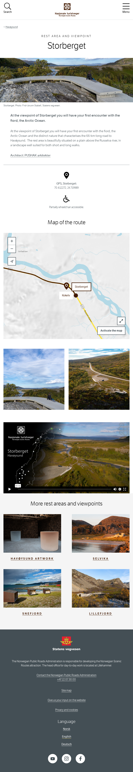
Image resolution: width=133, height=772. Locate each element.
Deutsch (66, 744)
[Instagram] (66, 758)
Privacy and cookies (66, 709)
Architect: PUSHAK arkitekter (30, 155)
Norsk (66, 729)
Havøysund (12, 26)
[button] (12, 241)
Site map (66, 690)
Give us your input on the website (67, 700)
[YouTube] (52, 758)
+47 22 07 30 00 (66, 679)
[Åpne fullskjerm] (121, 321)
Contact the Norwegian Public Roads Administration (66, 675)
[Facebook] (80, 758)
